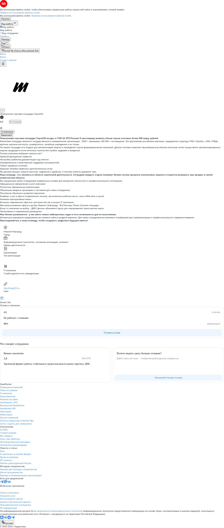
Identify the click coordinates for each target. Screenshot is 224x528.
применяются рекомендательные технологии (59, 511)
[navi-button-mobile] (3, 64)
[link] (5, 47)
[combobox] (7, 522)
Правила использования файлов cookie (51, 15)
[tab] (7, 131)
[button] (3, 54)
